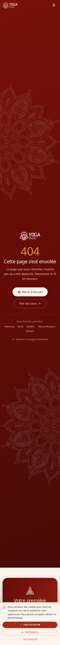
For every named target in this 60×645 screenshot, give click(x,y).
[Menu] (53, 5)
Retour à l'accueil (32, 292)
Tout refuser (30, 639)
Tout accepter (31, 624)
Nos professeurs (47, 326)
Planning (9, 326)
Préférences (32, 632)
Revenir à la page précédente (32, 339)
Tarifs (20, 326)
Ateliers (31, 326)
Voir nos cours (28, 303)
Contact (30, 330)
